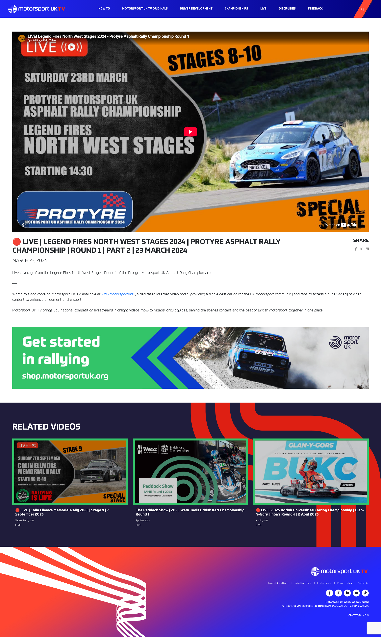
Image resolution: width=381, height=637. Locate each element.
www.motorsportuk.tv (118, 294)
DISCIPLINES (287, 8)
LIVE (263, 8)
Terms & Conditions (278, 583)
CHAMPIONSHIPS (236, 8)
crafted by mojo (358, 615)
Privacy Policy (344, 583)
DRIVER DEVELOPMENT (196, 8)
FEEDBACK (315, 8)
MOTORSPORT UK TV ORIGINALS (145, 8)
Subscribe (363, 583)
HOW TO (104, 8)
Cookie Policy (324, 583)
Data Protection (303, 583)
